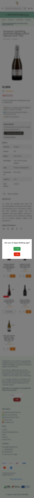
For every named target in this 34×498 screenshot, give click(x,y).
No (17, 254)
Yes (17, 249)
